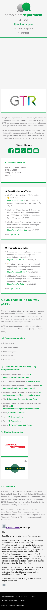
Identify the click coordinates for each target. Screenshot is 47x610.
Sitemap (22, 600)
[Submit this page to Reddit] (29, 151)
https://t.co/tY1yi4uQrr (16, 284)
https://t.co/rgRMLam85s (17, 230)
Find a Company (24, 24)
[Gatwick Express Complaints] (15, 446)
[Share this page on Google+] (23, 151)
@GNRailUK (16, 235)
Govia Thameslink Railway (21, 425)
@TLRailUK (15, 289)
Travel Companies (7, 596)
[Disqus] (23, 554)
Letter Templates (24, 28)
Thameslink (15, 421)
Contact (24, 33)
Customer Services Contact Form (23, 399)
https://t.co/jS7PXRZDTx (16, 260)
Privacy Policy (21, 596)
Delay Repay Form (17, 413)
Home (24, 20)
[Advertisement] (23, 63)
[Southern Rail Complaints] (15, 468)
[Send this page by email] (36, 151)
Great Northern (16, 417)
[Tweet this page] (17, 151)
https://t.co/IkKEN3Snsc (16, 200)
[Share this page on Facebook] (11, 151)
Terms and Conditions (9, 600)
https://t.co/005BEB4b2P (17, 272)
